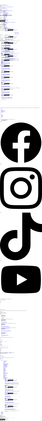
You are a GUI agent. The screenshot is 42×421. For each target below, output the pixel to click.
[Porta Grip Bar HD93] (3, 319)
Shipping (2, 111)
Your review (1, 34)
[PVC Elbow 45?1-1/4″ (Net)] (8, 398)
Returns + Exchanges (3, 110)
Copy (6, 353)
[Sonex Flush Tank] (7, 392)
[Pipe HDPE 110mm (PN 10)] (2, 76)
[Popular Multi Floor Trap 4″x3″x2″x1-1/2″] (9, 28)
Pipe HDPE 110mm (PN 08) (5, 74)
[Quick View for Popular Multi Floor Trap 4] (16, 380)
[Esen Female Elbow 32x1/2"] (4, 332)
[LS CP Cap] (2, 315)
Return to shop (1, 358)
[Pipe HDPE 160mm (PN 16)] (2, 47)
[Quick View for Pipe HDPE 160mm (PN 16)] (12, 48)
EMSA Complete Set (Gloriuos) (5, 326)
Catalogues (2, 412)
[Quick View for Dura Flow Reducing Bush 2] (16, 406)
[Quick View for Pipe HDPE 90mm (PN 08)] (12, 60)
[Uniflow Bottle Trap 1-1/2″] (8, 35)
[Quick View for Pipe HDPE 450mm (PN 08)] (12, 83)
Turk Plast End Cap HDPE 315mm (6, 97)
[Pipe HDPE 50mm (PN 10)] (2, 88)
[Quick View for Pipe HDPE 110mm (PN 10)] (12, 77)
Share (1, 21)
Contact (2, 116)
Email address (1, 345)
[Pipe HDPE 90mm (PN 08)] (2, 59)
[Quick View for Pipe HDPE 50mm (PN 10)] (12, 89)
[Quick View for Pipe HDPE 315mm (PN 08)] (12, 42)
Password (1, 346)
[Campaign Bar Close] (0, 6)
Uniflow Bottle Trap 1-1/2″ (9, 39)
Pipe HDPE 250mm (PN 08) (5, 68)
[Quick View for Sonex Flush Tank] (16, 393)
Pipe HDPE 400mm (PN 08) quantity (4, 19)
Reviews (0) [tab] (2, 23)
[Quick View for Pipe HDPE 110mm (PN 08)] (12, 71)
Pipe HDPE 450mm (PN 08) (5, 86)
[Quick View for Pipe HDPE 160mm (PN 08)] (12, 54)
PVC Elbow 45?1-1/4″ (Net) (9, 402)
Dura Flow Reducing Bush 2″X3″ (10, 409)
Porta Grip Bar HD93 (4, 322)
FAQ (1, 112)
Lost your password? (6, 347)
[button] (6, 41)
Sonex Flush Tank (8, 45)
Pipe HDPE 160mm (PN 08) (5, 57)
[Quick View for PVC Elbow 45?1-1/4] (16, 49)
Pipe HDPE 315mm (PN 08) (5, 45)
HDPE (2, 12)
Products (2, 61)
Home (0, 12)
